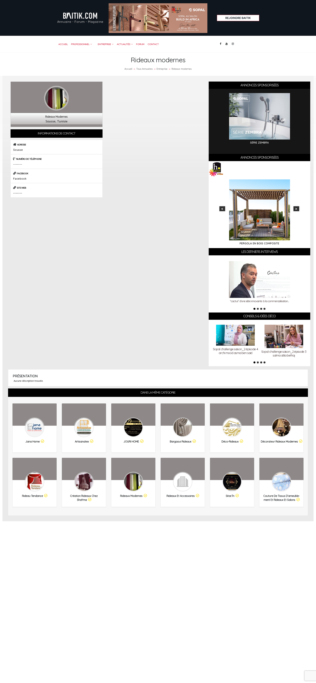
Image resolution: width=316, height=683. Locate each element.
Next (296, 208)
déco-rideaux (230, 441)
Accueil (128, 68)
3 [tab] (261, 309)
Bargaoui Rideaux (180, 441)
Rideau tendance (32, 496)
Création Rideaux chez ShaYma (84, 497)
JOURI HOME (131, 441)
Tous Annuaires (144, 68)
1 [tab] (254, 309)
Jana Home (32, 441)
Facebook (19, 178)
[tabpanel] (259, 282)
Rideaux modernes (131, 496)
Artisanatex (82, 441)
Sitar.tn (230, 496)
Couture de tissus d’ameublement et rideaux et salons (281, 497)
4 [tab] (264, 309)
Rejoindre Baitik (238, 18)
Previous (222, 208)
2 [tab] (258, 309)
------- (17, 193)
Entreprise (162, 68)
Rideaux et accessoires (181, 496)
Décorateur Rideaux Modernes (279, 441)
